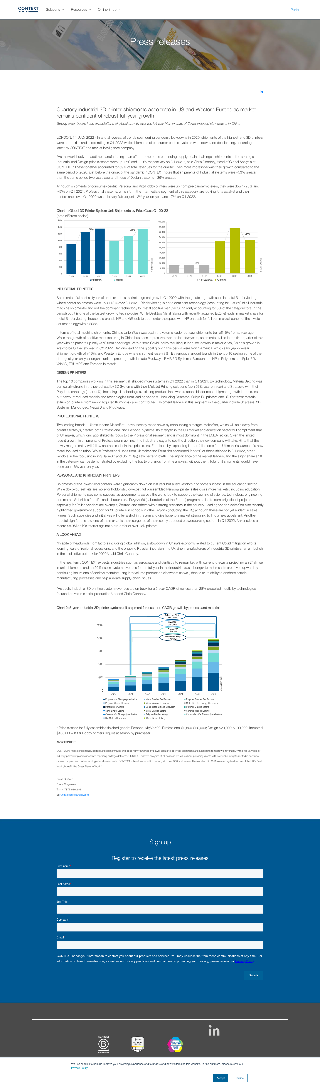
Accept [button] (221, 1078)
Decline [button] (239, 1078)
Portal (295, 10)
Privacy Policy (79, 1067)
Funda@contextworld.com (74, 795)
